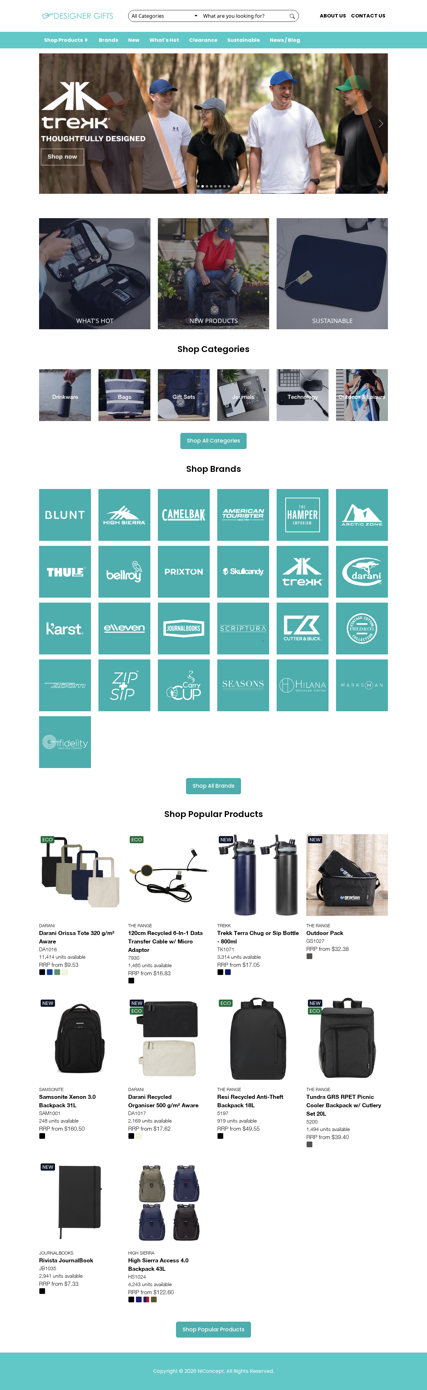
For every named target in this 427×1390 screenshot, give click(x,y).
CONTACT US (368, 15)
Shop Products (64, 40)
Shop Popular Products (213, 1329)
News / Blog (285, 40)
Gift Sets (184, 397)
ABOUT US (333, 15)
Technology (303, 397)
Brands (108, 40)
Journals (243, 397)
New (133, 40)
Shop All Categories (213, 440)
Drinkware (65, 397)
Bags (124, 397)
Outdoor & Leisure (362, 397)
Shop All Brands (213, 786)
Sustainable (243, 40)
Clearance (203, 40)
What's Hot (164, 40)
